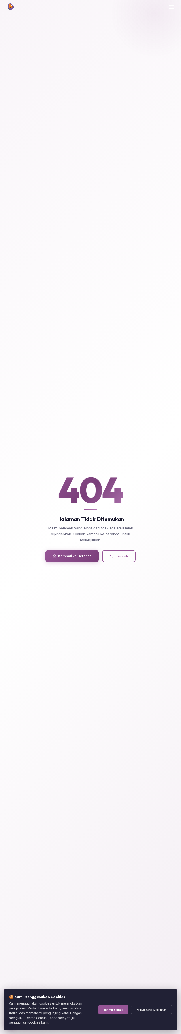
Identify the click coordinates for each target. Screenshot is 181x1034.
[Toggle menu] (171, 7)
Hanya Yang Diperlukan (151, 1009)
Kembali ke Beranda (75, 556)
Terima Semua (113, 1009)
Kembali (121, 556)
